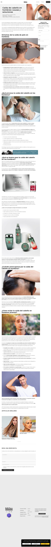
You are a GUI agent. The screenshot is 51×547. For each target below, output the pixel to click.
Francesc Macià (23, 508)
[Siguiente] (35, 427)
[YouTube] (10, 512)
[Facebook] (11, 512)
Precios (29, 510)
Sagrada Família (23, 514)
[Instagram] (6, 512)
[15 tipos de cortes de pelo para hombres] (28, 421)
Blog (28, 513)
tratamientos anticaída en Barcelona (13, 163)
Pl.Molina (22, 510)
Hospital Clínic (23, 512)
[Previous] (2, 427)
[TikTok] (8, 512)
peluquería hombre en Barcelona (14, 27)
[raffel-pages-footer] (25, 2)
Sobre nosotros (30, 511)
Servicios (29, 508)
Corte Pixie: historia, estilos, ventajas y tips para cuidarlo (9, 433)
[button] (1, 2)
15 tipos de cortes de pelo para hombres (28, 426)
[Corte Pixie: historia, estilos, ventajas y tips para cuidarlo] (10, 424)
